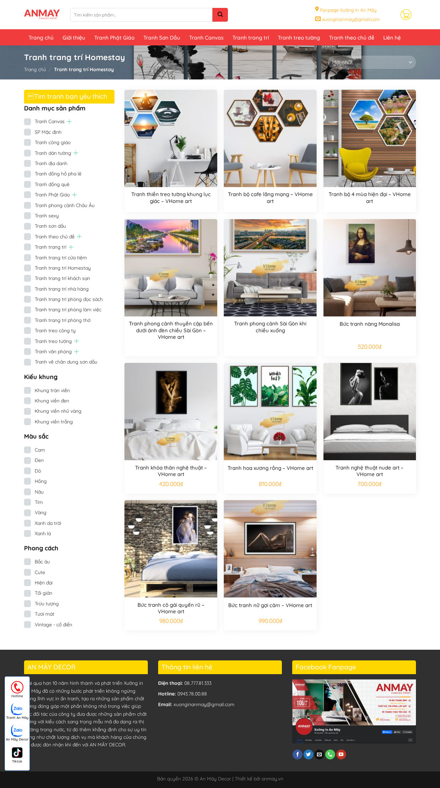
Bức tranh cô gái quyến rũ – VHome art (171, 608)
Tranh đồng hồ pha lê (58, 174)
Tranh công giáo (52, 142)
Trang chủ (41, 37)
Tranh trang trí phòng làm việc (68, 309)
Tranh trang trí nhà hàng (62, 289)
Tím (39, 502)
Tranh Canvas (206, 37)
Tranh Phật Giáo (114, 37)
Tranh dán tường (53, 153)
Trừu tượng (47, 604)
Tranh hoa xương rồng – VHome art (270, 468)
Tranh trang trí (250, 37)
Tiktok (17, 761)
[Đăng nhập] (390, 14)
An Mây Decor (17, 739)
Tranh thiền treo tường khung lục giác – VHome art (171, 197)
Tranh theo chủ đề (351, 37)
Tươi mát (44, 614)
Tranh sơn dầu (50, 226)
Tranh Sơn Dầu (161, 37)
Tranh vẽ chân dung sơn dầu (66, 362)
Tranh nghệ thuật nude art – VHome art (370, 471)
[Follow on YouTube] (341, 754)
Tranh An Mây (17, 717)
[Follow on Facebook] (297, 754)
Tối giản (43, 593)
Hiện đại (44, 583)
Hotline (17, 696)
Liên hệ (392, 37)
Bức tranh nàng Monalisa (370, 324)
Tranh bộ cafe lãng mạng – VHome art (270, 197)
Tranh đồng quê (52, 184)
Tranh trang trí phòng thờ (62, 320)
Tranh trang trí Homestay (63, 268)
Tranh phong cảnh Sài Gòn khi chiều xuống (270, 327)
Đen (39, 460)
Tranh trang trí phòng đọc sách (69, 299)
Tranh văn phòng (53, 351)
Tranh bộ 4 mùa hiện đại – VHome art (370, 197)
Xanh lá (43, 533)
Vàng (40, 512)
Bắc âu (42, 562)
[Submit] (220, 15)
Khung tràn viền (52, 390)
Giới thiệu (74, 37)
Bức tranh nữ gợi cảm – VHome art (270, 605)
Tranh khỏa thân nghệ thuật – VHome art (171, 471)
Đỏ (38, 471)
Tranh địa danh (51, 163)
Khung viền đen (52, 401)
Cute (40, 572)
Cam (40, 450)
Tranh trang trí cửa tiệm (61, 258)
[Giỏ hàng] (406, 14)
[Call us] (330, 754)
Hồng (41, 481)
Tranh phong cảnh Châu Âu (65, 205)
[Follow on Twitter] (309, 754)
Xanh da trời (48, 523)
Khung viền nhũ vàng (58, 411)
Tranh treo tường (299, 37)
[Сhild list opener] (69, 121)
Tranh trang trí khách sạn (62, 278)
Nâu (39, 492)
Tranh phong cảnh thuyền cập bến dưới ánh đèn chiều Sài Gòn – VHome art (171, 330)
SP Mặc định (48, 132)
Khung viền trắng (54, 422)
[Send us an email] (319, 754)
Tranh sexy (47, 216)
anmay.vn (272, 778)
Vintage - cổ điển (53, 625)
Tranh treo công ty (55, 330)
